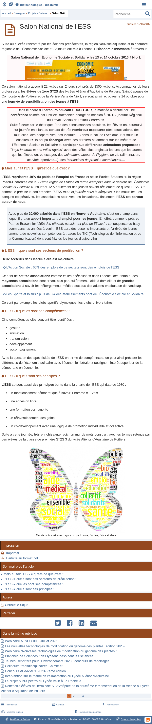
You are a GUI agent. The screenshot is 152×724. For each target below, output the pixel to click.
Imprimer (12, 553)
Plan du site (9, 704)
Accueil (6, 13)
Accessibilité (110, 704)
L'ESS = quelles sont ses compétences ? (34, 584)
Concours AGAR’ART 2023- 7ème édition (35, 671)
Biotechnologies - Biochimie (36, 4)
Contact (58, 704)
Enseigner (19, 13)
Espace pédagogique (131, 719)
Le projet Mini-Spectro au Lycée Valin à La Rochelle (43, 681)
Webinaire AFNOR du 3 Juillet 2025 (31, 641)
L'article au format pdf (22, 558)
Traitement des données (88, 712)
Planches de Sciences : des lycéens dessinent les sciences (49, 656)
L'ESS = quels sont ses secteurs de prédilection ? (40, 579)
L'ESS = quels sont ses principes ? (29, 589)
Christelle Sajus (16, 605)
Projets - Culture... (38, 13)
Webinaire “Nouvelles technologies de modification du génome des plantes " (61, 651)
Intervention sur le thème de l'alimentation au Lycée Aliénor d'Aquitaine (57, 676)
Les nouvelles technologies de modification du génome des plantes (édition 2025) (65, 646)
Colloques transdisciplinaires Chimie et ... (35, 666)
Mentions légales (12, 712)
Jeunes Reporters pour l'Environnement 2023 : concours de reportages (57, 661)
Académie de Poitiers (20, 719)
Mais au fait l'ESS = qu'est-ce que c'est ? (34, 574)
